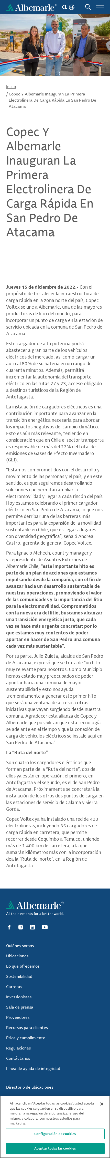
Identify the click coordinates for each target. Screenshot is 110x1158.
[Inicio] (31, 7)
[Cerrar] (101, 1104)
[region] (55, 1127)
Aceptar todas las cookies (55, 1148)
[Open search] (88, 7)
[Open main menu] (100, 7)
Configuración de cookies (55, 1133)
